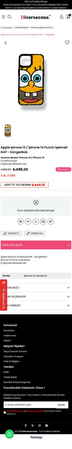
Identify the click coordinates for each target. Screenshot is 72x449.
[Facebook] (26, 426)
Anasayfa (9, 330)
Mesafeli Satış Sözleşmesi (17, 382)
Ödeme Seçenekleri (14, 296)
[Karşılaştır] (28, 221)
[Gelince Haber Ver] (51, 221)
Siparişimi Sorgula (13, 356)
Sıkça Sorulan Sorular (15, 351)
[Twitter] (33, 426)
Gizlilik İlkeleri (10, 377)
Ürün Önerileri (11, 305)
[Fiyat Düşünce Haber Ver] (36, 221)
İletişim (7, 340)
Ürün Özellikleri (12, 245)
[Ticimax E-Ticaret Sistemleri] (36, 438)
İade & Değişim (12, 361)
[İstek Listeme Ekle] (20, 221)
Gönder (61, 405)
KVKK (6, 372)
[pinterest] (47, 426)
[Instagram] (40, 426)
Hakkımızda (10, 335)
